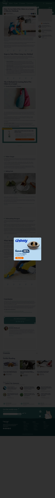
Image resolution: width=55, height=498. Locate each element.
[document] (27, 249)
